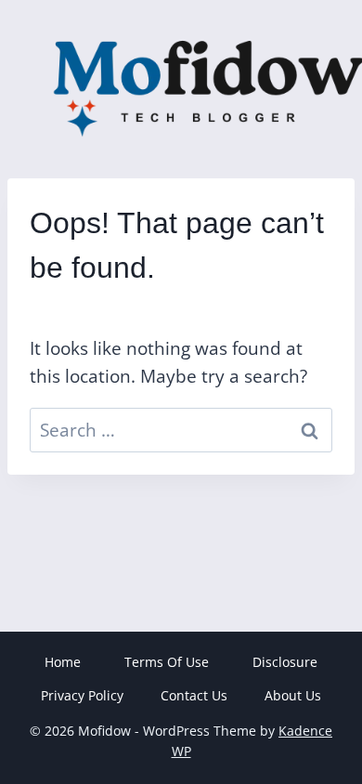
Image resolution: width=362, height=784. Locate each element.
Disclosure (284, 662)
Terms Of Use (166, 662)
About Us (293, 695)
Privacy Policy (82, 695)
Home (63, 662)
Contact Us (194, 695)
